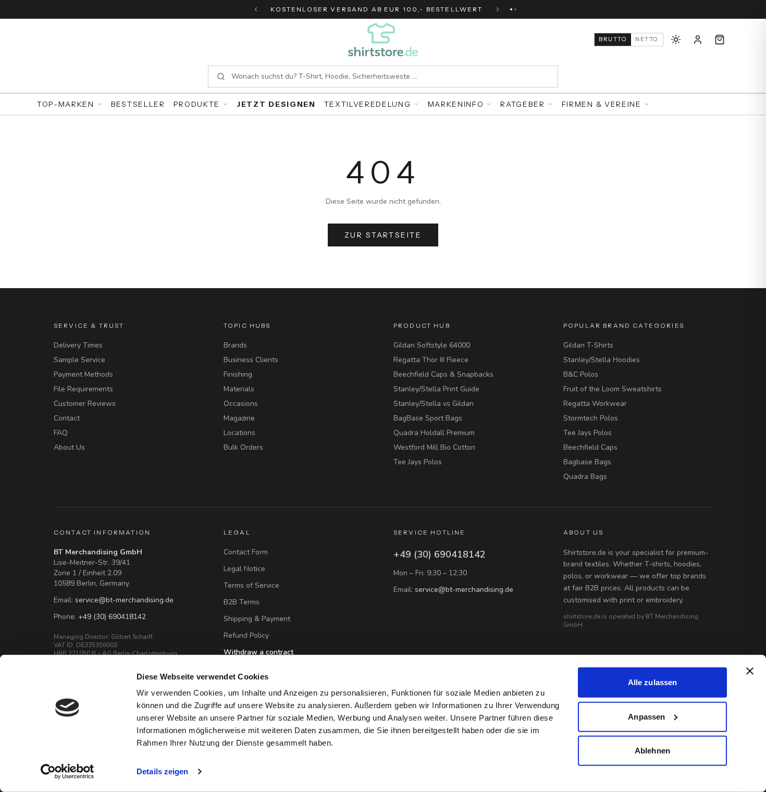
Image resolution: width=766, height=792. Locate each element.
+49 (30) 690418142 (112, 617)
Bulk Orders (243, 447)
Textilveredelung (367, 104)
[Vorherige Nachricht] (256, 9)
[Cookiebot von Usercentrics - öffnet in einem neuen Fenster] (67, 771)
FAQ (61, 433)
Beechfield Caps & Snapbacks (443, 374)
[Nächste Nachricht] (497, 9)
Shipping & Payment (257, 619)
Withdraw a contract (258, 652)
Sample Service (79, 360)
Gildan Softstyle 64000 (431, 345)
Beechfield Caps (590, 447)
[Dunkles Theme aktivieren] (675, 39)
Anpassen (646, 716)
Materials (239, 389)
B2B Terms (242, 602)
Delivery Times (78, 345)
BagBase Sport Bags (427, 418)
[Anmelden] (697, 39)
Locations (239, 433)
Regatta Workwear (595, 404)
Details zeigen (162, 771)
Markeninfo (456, 104)
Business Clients (251, 360)
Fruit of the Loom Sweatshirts (612, 389)
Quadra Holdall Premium (434, 433)
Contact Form (246, 552)
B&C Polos (580, 374)
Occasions (241, 404)
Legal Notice (244, 569)
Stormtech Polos (590, 418)
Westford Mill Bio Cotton (434, 447)
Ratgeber (522, 104)
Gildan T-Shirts (588, 345)
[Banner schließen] (749, 671)
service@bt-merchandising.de (124, 600)
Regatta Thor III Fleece (430, 360)
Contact (67, 418)
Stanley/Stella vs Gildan (433, 404)
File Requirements (83, 389)
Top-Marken (65, 104)
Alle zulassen (652, 682)
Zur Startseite (383, 235)
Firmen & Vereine (601, 104)
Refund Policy (246, 635)
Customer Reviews (85, 404)
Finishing (238, 374)
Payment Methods (83, 374)
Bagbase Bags (587, 462)
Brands (235, 345)
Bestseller (138, 104)
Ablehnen (652, 750)
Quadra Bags (585, 476)
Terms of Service (251, 585)
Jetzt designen (276, 104)
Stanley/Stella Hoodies (601, 360)
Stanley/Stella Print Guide (436, 389)
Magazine (239, 418)
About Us (69, 447)
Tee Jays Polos (417, 462)
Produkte (197, 104)
